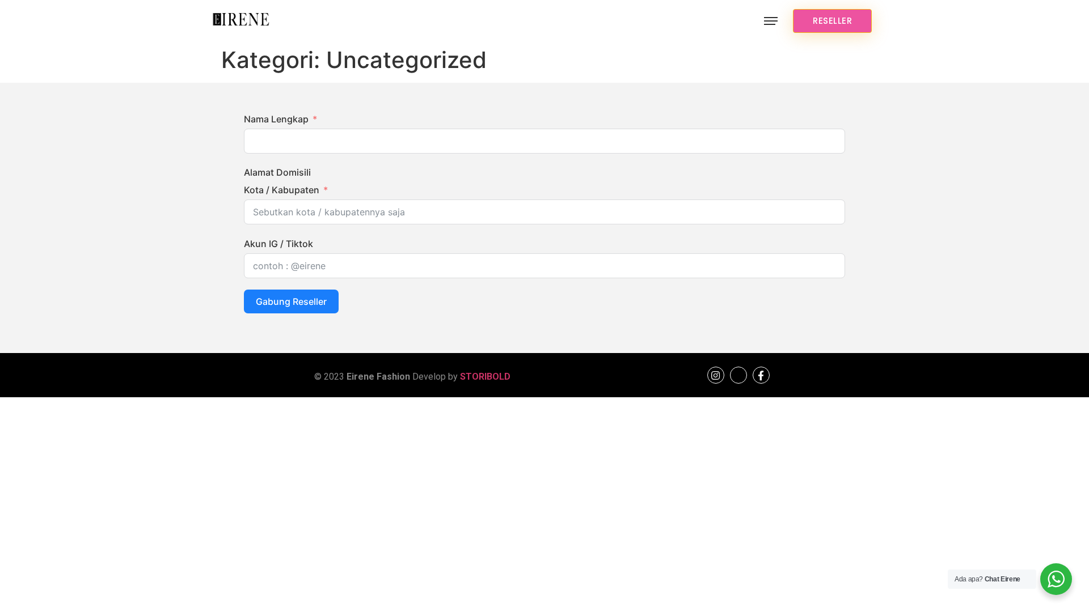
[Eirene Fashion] (241, 21)
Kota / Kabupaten (281, 190)
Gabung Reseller (291, 301)
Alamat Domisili (277, 172)
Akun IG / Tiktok (278, 243)
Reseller (832, 21)
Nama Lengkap (276, 119)
